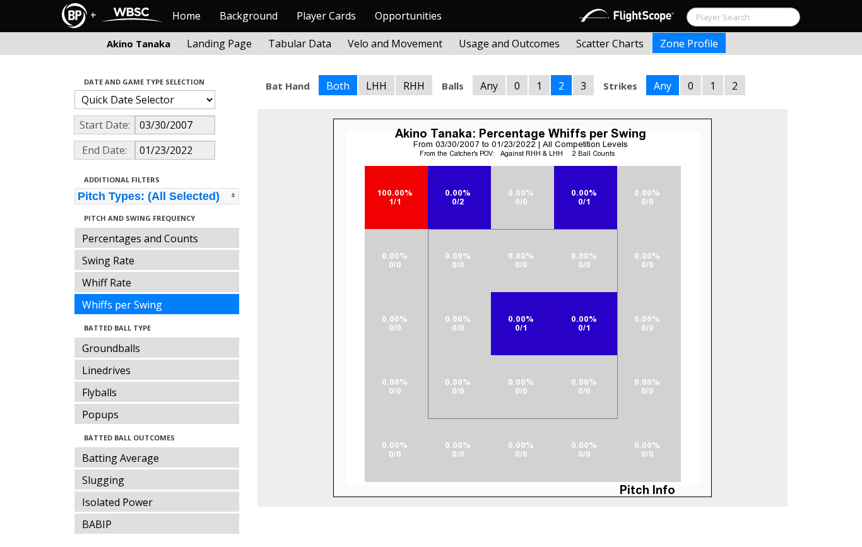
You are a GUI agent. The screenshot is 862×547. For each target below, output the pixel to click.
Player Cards (326, 16)
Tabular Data (299, 43)
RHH (414, 86)
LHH (376, 86)
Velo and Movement (395, 43)
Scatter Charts (610, 43)
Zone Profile (689, 43)
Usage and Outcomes (509, 43)
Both (338, 86)
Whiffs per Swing (122, 305)
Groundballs (111, 348)
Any (489, 86)
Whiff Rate (106, 283)
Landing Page (219, 43)
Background (249, 16)
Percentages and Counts (140, 238)
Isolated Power (117, 502)
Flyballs (99, 392)
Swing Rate (108, 261)
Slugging (103, 480)
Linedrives (106, 370)
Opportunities (408, 16)
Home (186, 16)
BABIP (97, 524)
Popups (100, 414)
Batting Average (120, 458)
